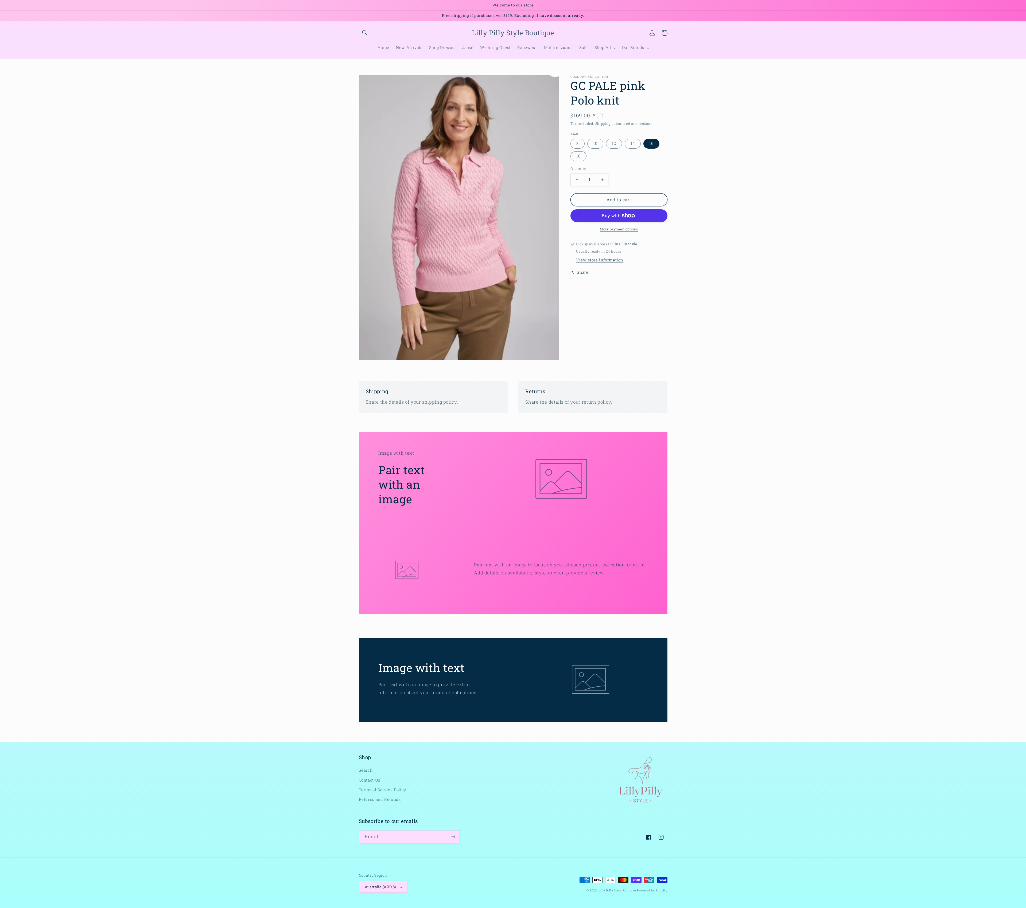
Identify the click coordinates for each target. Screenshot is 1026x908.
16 (651, 143)
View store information (599, 259)
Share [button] (582, 272)
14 (633, 143)
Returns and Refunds (380, 799)
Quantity (578, 168)
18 (578, 156)
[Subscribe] (453, 836)
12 (614, 143)
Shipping (603, 123)
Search (366, 770)
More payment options (619, 229)
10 (595, 143)
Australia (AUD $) (380, 886)
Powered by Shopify (652, 890)
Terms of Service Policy (383, 789)
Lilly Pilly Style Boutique (617, 890)
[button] (365, 33)
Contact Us (369, 780)
